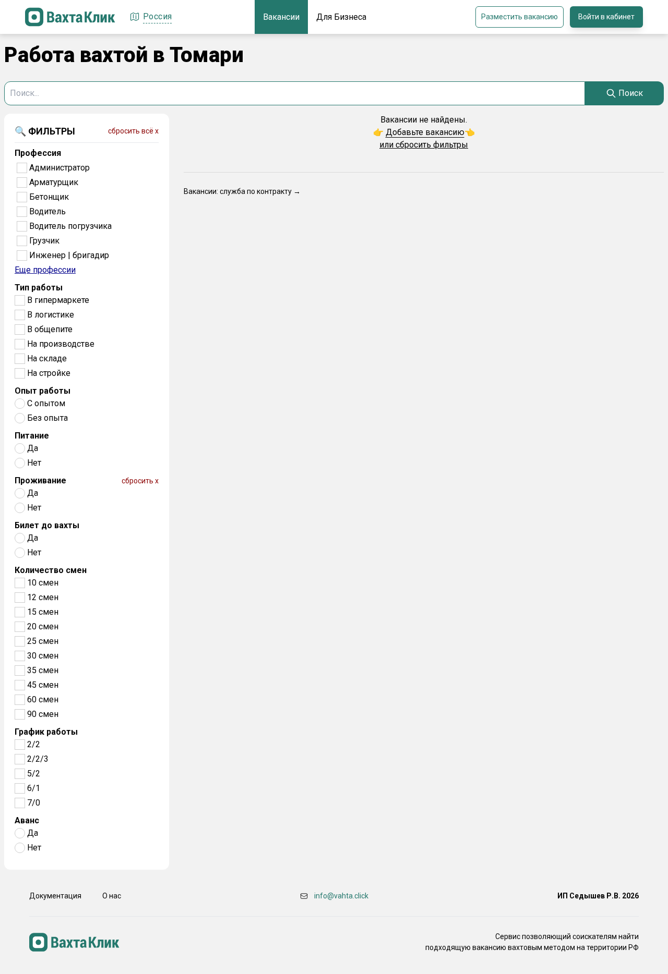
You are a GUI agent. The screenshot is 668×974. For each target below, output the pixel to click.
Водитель (47, 211)
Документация (55, 896)
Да (32, 448)
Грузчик (44, 241)
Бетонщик (49, 197)
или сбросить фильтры (423, 145)
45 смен (42, 685)
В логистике (50, 315)
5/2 (33, 773)
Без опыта (47, 418)
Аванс (27, 820)
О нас (111, 896)
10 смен (42, 583)
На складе (47, 358)
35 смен (42, 670)
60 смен (42, 699)
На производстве (60, 344)
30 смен (42, 656)
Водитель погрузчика (70, 226)
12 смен (42, 597)
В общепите (50, 329)
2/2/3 (38, 759)
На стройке (48, 373)
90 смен (42, 714)
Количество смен (51, 570)
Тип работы (39, 288)
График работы (46, 732)
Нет (34, 463)
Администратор (59, 168)
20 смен (42, 626)
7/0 (33, 803)
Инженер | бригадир (69, 255)
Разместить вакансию (519, 17)
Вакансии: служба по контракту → (242, 191)
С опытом (46, 403)
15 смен (42, 612)
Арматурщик (53, 182)
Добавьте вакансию (425, 132)
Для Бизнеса (341, 17)
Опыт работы (42, 391)
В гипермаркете (58, 300)
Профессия (38, 153)
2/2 (33, 744)
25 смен (42, 641)
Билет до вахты (47, 525)
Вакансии (281, 17)
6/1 (33, 788)
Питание (32, 436)
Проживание (40, 480)
